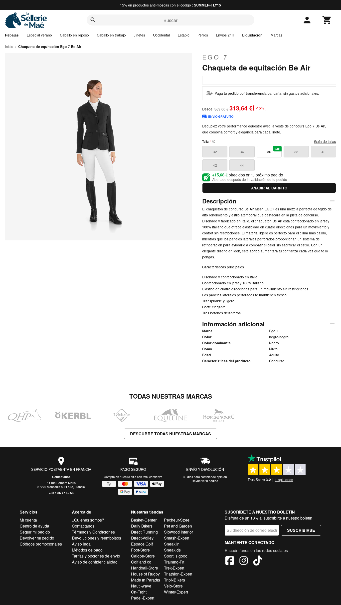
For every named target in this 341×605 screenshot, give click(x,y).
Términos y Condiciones (93, 532)
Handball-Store (144, 568)
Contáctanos (61, 477)
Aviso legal (82, 544)
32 (215, 151)
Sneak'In (171, 544)
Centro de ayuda (34, 526)
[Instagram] (244, 561)
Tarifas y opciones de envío (96, 556)
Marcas (276, 34)
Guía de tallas (325, 141)
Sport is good (175, 556)
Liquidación (252, 34)
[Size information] (213, 141)
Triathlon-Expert (178, 574)
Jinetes (139, 34)
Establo (183, 34)
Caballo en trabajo (111, 34)
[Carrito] (327, 20)
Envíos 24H (225, 34)
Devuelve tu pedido (205, 481)
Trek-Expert (174, 568)
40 (324, 151)
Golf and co (141, 562)
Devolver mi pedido (37, 538)
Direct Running (144, 532)
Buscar (170, 20)
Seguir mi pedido (35, 532)
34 (242, 151)
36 (273, 150)
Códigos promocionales (41, 544)
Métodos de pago (87, 550)
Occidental (161, 34)
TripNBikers (174, 580)
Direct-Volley (142, 538)
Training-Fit (174, 562)
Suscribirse (301, 530)
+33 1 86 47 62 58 (61, 493)
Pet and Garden (178, 526)
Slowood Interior (178, 532)
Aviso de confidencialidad (95, 562)
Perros (202, 34)
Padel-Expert (142, 598)
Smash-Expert (176, 538)
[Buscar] (93, 19)
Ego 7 (215, 57)
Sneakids (172, 550)
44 (242, 165)
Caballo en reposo (74, 34)
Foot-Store (140, 550)
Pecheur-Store (176, 520)
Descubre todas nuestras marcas (170, 434)
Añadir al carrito (269, 187)
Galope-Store (143, 556)
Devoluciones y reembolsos (96, 538)
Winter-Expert (176, 592)
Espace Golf (142, 544)
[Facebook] (230, 561)
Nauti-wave (141, 586)
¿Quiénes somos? (88, 520)
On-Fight (139, 592)
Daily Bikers (142, 526)
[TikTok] (258, 561)
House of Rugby (145, 574)
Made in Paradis (145, 580)
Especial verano (39, 34)
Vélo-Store (173, 586)
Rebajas (12, 34)
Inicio (9, 46)
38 (296, 151)
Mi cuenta (28, 520)
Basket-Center (144, 520)
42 (215, 165)
